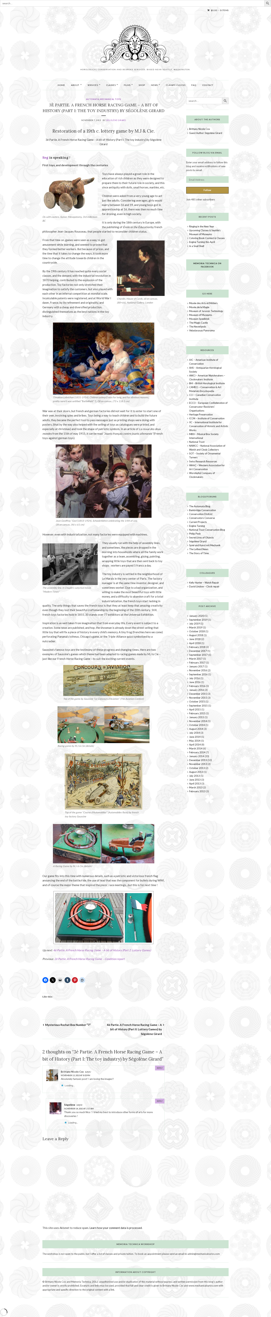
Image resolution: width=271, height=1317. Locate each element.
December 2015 (198, 693)
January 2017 (196, 666)
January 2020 (196, 615)
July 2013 (194, 775)
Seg (45, 157)
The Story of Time (199, 553)
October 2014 (197, 725)
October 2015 (197, 701)
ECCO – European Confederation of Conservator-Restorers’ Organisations (208, 406)
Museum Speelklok (199, 318)
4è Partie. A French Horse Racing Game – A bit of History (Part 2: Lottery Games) (102, 950)
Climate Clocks (175, 85)
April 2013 (195, 783)
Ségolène (69, 1104)
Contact (207, 85)
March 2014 (195, 748)
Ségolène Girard (116, 120)
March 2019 (195, 627)
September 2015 (198, 705)
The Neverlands (197, 326)
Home (61, 85)
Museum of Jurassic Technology (206, 311)
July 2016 (194, 678)
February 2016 (197, 686)
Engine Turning (197, 525)
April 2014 (195, 744)
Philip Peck (195, 533)
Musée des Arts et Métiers (203, 303)
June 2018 (195, 639)
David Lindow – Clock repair (204, 586)
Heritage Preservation (201, 414)
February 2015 (197, 713)
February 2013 (197, 791)
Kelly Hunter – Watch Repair (204, 582)
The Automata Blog (199, 506)
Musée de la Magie (199, 307)
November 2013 (198, 763)
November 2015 (198, 697)
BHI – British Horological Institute (207, 383)
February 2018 (197, 647)
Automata (92, 99)
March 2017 (195, 658)
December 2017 (198, 650)
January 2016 (196, 689)
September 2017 (198, 654)
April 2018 (195, 643)
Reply (160, 1068)
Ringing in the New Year (201, 226)
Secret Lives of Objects (201, 537)
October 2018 (197, 631)
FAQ (193, 85)
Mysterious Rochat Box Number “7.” (68, 1024)
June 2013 (195, 779)
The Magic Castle (198, 322)
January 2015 (196, 717)
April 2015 (195, 709)
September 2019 (198, 619)
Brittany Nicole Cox (199, 128)
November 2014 (198, 721)
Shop (142, 85)
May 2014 (194, 740)
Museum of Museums (200, 314)
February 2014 (197, 752)
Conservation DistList (200, 514)
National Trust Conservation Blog (207, 529)
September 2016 (198, 674)
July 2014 (194, 732)
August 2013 (196, 771)
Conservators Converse (202, 517)
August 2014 (196, 728)
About (75, 85)
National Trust (196, 441)
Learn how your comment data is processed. (115, 1227)
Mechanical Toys (110, 99)
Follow (207, 190)
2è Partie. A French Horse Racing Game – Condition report (89, 959)
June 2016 (195, 682)
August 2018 (196, 635)
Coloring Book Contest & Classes (207, 238)
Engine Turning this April (202, 241)
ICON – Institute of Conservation (207, 418)
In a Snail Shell (196, 246)
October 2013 (197, 768)
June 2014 (195, 736)
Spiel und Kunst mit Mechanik (204, 545)
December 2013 (198, 760)
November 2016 (198, 670)
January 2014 (196, 756)
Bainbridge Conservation (202, 510)
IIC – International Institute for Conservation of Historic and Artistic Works (208, 426)
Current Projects (198, 522)
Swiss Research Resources (203, 461)
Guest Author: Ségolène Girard (205, 133)
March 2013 (195, 787)
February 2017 (197, 662)
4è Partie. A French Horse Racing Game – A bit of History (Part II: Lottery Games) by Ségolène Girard (134, 1029)
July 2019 (194, 623)
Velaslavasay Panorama (202, 330)
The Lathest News (198, 549)
